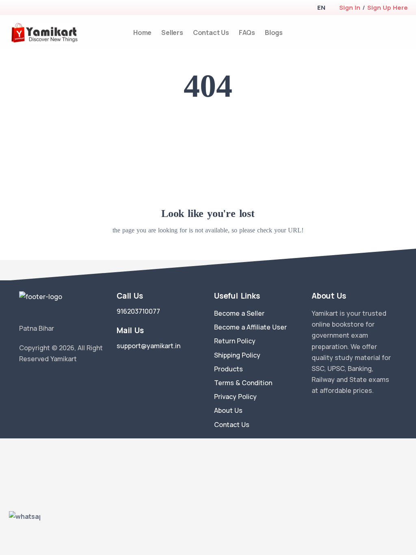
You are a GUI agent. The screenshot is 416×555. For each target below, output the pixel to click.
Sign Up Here (387, 7)
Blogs (274, 32)
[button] (321, 7)
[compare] (393, 32)
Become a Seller (239, 313)
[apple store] (12, 8)
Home (142, 32)
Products (228, 368)
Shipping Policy (237, 355)
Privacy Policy (235, 396)
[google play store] (26, 8)
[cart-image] (406, 32)
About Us (228, 410)
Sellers (172, 32)
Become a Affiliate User (250, 327)
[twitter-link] (22, 379)
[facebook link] (34, 379)
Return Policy (235, 340)
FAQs (247, 32)
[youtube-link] (59, 379)
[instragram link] (46, 379)
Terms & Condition (243, 382)
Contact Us (211, 32)
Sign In (349, 7)
